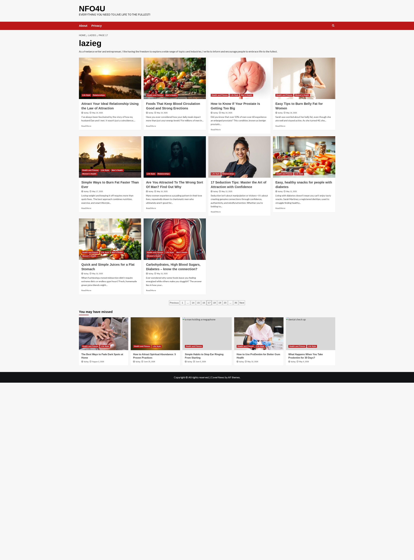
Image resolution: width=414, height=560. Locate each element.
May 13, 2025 (227, 191)
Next (242, 302)
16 (203, 302)
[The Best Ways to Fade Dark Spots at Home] (103, 333)
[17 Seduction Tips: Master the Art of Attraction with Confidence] (239, 157)
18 (214, 302)
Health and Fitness (155, 95)
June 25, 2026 (149, 362)
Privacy (96, 25)
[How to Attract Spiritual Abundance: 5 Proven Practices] (155, 333)
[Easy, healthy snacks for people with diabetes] (304, 157)
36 (235, 302)
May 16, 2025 (162, 191)
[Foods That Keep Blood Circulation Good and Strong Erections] (175, 78)
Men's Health (171, 95)
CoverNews (217, 377)
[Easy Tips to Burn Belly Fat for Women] (304, 78)
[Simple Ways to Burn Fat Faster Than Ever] (110, 157)
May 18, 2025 (291, 113)
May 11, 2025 (291, 191)
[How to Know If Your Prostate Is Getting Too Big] (239, 78)
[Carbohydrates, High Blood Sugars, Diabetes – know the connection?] (175, 239)
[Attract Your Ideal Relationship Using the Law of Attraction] (110, 78)
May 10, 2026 (252, 362)
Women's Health (302, 95)
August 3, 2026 (98, 362)
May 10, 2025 (97, 274)
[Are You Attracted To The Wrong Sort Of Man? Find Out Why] (175, 157)
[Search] (333, 25)
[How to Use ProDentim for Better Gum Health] (258, 333)
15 (198, 302)
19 (219, 302)
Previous (174, 302)
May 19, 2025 (97, 113)
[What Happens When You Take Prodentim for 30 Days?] (310, 333)
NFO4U (92, 8)
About (83, 25)
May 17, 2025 (97, 191)
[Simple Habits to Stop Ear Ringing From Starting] (207, 333)
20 (225, 302)
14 (193, 302)
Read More (86, 126)
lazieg (86, 113)
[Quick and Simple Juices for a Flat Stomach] (110, 239)
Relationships (99, 95)
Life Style (86, 95)
